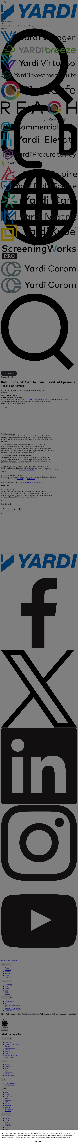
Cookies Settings (38, 1141)
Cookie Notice (66, 1137)
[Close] (75, 1133)
